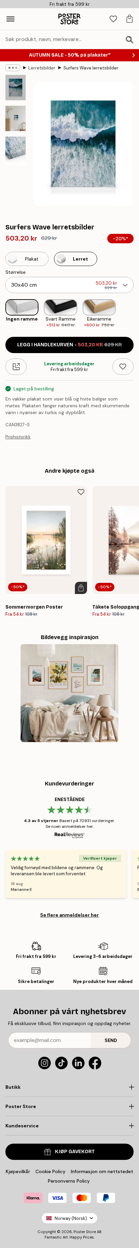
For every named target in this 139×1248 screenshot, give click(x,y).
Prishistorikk (18, 437)
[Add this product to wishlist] (123, 367)
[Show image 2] (15, 118)
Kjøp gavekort (75, 1151)
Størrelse (15, 272)
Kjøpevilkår (18, 1171)
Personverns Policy (69, 1181)
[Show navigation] (10, 19)
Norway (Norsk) (71, 1218)
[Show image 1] (15, 87)
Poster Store (85, 1231)
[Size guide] (16, 367)
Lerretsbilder (41, 68)
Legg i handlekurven (69, 345)
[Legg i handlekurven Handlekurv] (81, 588)
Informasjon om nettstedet (102, 1171)
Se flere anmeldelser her (69, 915)
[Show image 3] (15, 151)
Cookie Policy (50, 1171)
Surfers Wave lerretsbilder (90, 68)
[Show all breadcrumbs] (12, 67)
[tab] (113, 19)
